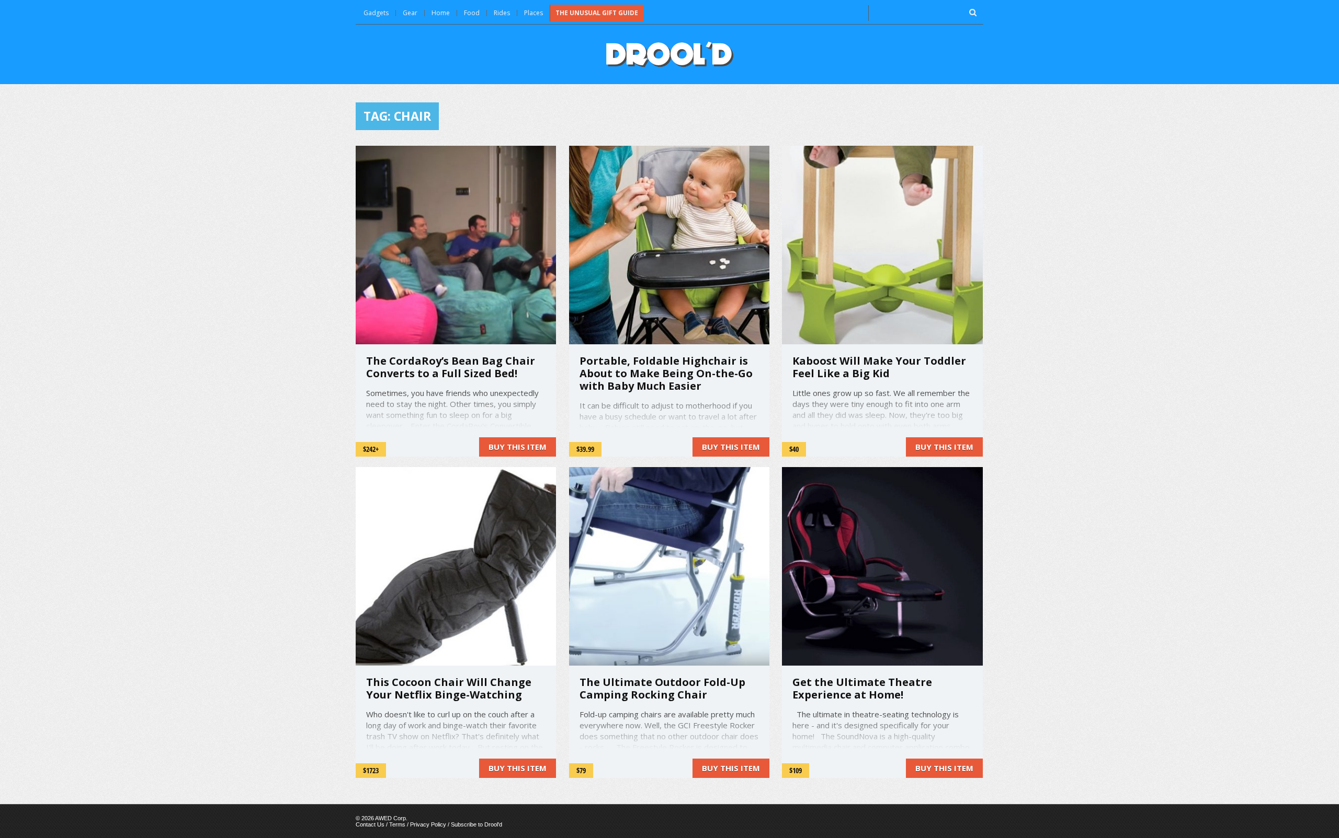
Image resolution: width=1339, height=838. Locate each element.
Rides (502, 12)
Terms (397, 824)
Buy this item (518, 446)
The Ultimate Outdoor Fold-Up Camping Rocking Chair (662, 688)
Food (472, 12)
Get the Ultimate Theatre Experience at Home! (862, 688)
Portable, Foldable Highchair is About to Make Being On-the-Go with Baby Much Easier (666, 373)
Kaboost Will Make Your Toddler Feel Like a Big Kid (879, 367)
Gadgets (376, 12)
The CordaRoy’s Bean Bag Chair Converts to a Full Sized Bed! (450, 367)
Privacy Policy (428, 824)
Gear (410, 12)
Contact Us (370, 824)
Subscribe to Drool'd (476, 824)
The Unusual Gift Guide (596, 12)
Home (441, 12)
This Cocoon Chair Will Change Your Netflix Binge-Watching (448, 688)
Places (533, 12)
